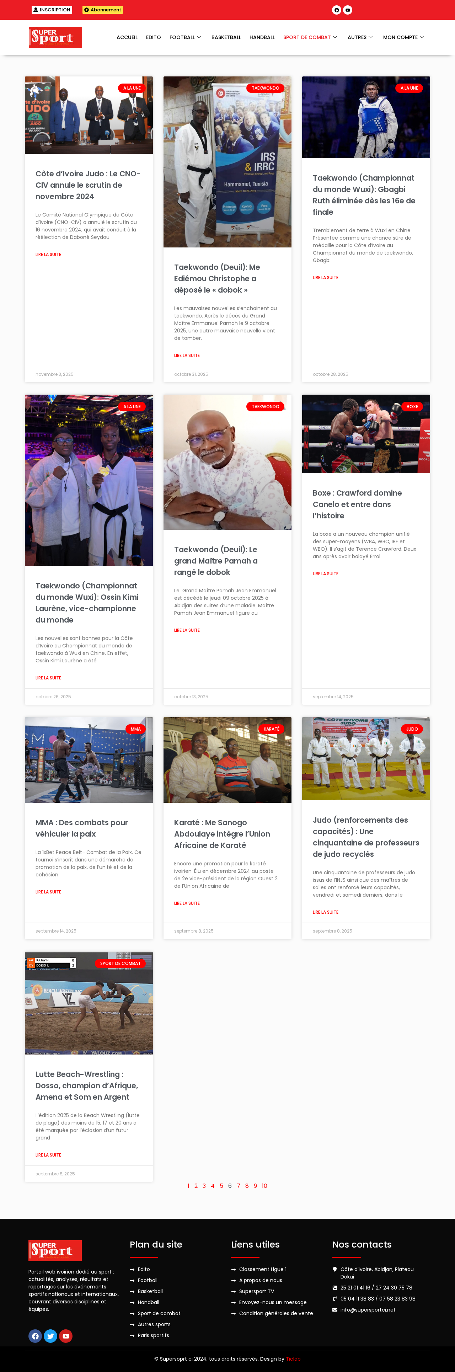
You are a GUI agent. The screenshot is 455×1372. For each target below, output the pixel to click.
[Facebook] (336, 10)
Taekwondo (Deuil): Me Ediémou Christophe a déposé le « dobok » (217, 278)
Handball (262, 37)
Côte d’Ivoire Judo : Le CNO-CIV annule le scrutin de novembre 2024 (88, 185)
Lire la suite (48, 254)
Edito (153, 37)
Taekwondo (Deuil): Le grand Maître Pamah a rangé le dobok (216, 560)
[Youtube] (347, 10)
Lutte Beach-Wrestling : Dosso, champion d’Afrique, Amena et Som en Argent (87, 1085)
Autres (357, 37)
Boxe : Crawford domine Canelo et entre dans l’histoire (357, 504)
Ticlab (293, 1358)
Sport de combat (307, 37)
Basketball (226, 37)
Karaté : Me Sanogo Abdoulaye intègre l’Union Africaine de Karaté (222, 833)
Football (182, 37)
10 (264, 1186)
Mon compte (400, 37)
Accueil (127, 37)
